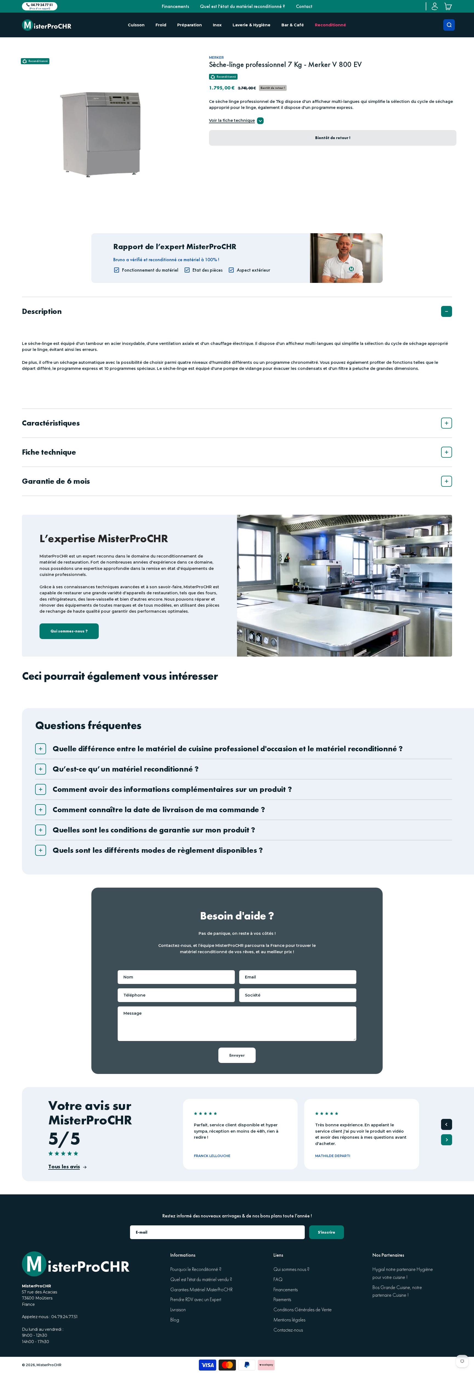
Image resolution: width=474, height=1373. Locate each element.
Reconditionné (330, 24)
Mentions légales (289, 1320)
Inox (217, 24)
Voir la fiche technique (232, 120)
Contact (304, 6)
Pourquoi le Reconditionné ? (195, 1269)
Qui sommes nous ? (291, 1269)
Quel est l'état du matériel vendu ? (201, 1279)
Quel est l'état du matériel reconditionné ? (242, 6)
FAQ (278, 1279)
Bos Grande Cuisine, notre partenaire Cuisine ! (397, 1291)
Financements (175, 6)
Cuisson (136, 24)
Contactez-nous (288, 1330)
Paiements (282, 1299)
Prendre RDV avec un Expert (195, 1299)
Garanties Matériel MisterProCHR (201, 1290)
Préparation (189, 24)
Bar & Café (292, 24)
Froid (161, 24)
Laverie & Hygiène (251, 24)
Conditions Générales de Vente (302, 1310)
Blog (174, 1320)
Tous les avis (64, 1166)
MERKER (216, 57)
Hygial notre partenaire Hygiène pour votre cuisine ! (403, 1273)
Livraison (178, 1310)
